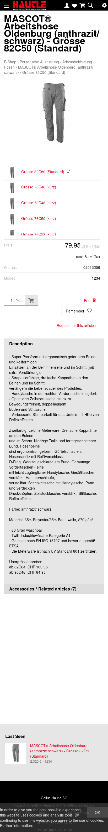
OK (97, 812)
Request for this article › (76, 325)
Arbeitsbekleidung (77, 61)
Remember (75, 311)
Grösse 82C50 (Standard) (43, 72)
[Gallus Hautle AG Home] (29, 8)
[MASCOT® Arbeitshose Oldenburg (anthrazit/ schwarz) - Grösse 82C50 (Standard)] (15, 753)
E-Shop (10, 61)
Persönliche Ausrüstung (39, 61)
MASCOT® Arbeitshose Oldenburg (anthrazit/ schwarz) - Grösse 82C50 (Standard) (60, 751)
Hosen (9, 67)
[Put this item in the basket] (31, 300)
